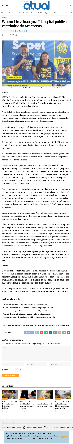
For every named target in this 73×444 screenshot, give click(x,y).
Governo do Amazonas (45, 325)
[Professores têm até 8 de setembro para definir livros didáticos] (10, 394)
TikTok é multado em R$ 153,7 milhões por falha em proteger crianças (28, 308)
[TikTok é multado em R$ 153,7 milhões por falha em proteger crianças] (28, 394)
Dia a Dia (5, 17)
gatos (35, 325)
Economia (40, 399)
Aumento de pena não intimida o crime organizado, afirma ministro (27, 314)
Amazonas (11, 325)
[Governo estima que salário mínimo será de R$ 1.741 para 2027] (45, 394)
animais (17, 325)
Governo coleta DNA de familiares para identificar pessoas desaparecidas (29, 317)
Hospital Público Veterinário (60, 325)
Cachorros (23, 325)
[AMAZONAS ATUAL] (36, 5)
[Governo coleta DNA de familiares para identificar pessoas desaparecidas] (63, 394)
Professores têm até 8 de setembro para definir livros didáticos (25, 305)
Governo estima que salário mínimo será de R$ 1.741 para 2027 (25, 311)
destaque (30, 325)
